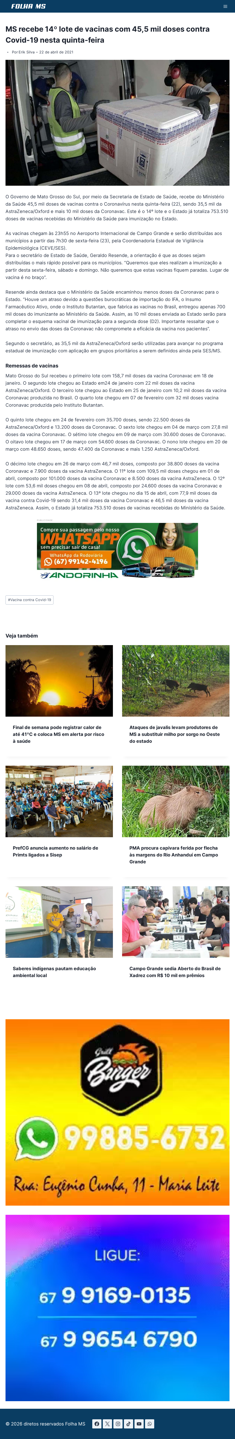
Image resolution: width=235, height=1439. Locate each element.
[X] (107, 1423)
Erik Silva (27, 52)
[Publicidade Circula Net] (117, 1399)
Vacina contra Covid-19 (29, 599)
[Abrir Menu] (225, 6)
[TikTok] (128, 1423)
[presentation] (59, 681)
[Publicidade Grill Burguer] (117, 1204)
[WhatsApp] (149, 1423)
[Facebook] (96, 1423)
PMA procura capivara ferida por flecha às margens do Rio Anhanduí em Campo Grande (173, 855)
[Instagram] (118, 1423)
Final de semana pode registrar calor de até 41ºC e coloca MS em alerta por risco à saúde (58, 734)
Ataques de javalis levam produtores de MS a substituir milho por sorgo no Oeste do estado (174, 734)
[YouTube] (139, 1423)
